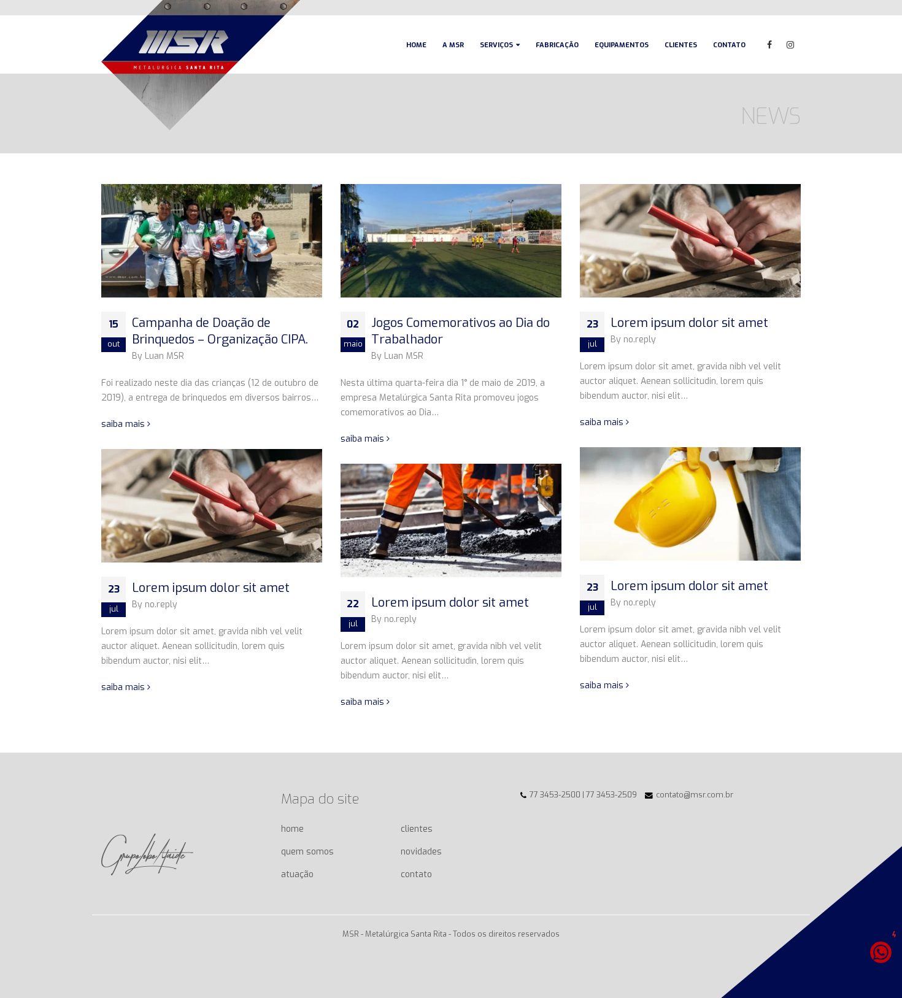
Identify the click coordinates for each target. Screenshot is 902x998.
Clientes (681, 45)
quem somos (307, 852)
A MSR (453, 45)
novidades (421, 852)
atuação (297, 874)
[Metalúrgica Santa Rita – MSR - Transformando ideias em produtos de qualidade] (200, 65)
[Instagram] (790, 45)
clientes (417, 829)
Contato (729, 45)
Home (416, 45)
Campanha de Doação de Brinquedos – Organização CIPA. (220, 331)
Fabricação (557, 45)
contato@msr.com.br (694, 794)
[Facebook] (769, 45)
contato (416, 874)
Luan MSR (164, 356)
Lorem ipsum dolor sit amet (689, 323)
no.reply (639, 339)
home (292, 829)
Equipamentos (622, 45)
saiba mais (124, 424)
